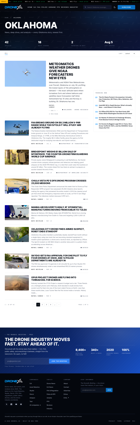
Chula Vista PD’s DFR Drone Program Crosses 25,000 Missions (58, 182)
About (66, 383)
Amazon (32, 398)
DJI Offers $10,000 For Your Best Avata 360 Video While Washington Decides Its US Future (115, 112)
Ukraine (52, 7)
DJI (35, 7)
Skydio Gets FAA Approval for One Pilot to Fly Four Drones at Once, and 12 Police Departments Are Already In (59, 258)
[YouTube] (16, 404)
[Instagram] (21, 404)
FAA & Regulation (52, 390)
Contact (66, 387)
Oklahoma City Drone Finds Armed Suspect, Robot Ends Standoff (57, 230)
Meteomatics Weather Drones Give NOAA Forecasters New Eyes (64, 71)
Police (44, 7)
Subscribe (126, 7)
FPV (58, 7)
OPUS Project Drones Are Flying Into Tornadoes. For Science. (53, 278)
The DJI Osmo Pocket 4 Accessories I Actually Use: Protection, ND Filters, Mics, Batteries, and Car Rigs (115, 99)
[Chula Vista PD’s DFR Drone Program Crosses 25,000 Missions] (17, 186)
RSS (133, 421)
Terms (119, 421)
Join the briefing (59, 361)
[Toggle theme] (115, 7)
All (6, 53)
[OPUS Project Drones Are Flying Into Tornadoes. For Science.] (17, 282)
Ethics (66, 394)
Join (109, 390)
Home (30, 7)
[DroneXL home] (14, 7)
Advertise (67, 390)
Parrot (32, 394)
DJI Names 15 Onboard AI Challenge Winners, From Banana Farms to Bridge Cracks (115, 119)
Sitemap (127, 421)
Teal (31, 401)
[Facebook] (11, 404)
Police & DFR (51, 394)
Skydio (32, 390)
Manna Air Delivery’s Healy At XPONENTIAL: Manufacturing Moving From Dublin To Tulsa (59, 208)
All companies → (35, 405)
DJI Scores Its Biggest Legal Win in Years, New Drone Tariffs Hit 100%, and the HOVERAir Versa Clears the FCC (116, 126)
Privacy (112, 421)
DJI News (50, 387)
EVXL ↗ (66, 398)
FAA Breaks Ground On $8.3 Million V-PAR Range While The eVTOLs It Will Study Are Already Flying (56, 125)
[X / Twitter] (6, 404)
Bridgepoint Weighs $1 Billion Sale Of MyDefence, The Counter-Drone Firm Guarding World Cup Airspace (59, 154)
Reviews (65, 7)
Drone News (51, 383)
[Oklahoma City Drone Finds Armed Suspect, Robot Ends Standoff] (17, 234)
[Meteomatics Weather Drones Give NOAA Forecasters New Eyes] (25, 74)
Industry (74, 7)
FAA (38, 7)
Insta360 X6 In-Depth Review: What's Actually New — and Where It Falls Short (115, 106)
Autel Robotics (35, 387)
